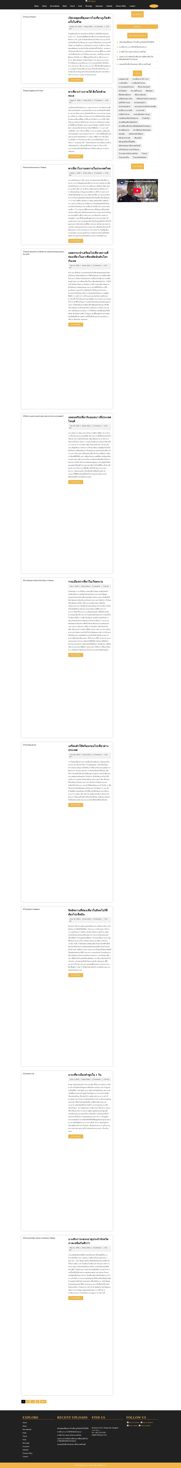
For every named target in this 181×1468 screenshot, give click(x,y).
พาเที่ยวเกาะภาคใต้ (125, 110)
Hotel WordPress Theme (84, 1465)
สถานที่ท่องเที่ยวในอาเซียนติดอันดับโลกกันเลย (134, 126)
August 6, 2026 (75, 100)
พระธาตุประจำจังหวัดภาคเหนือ (145, 106)
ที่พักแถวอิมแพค (140, 95)
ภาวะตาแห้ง (140, 110)
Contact (132, 6)
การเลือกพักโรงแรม (138, 83)
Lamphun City (123, 79)
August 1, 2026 (75, 173)
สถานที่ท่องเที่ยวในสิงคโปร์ (128, 122)
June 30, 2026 (75, 754)
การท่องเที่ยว (123, 83)
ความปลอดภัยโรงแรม (126, 87)
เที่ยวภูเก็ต (137, 138)
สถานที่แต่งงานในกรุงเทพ (141, 130)
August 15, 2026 (75, 26)
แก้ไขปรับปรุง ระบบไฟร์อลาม (129, 149)
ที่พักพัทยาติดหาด (125, 95)
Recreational (54, 6)
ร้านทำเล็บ (145, 118)
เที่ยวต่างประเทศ (124, 138)
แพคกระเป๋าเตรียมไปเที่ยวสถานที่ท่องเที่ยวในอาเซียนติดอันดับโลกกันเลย (88, 256)
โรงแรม (144, 153)
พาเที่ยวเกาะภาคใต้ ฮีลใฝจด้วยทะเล (132, 47)
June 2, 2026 (74, 1079)
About (44, 6)
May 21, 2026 (74, 1248)
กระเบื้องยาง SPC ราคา (141, 79)
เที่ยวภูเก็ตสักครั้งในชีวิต (127, 142)
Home (36, 6)
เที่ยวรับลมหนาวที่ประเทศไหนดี (129, 146)
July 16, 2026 (74, 426)
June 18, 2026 (75, 919)
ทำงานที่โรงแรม (136, 91)
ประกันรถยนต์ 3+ (125, 106)
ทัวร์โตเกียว (123, 91)
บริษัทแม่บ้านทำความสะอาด (146, 99)
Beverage (88, 6)
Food (80, 6)
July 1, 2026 (74, 586)
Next (43, 1401)
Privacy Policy (121, 6)
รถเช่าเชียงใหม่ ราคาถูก (142, 114)
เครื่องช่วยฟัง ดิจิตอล (136, 134)
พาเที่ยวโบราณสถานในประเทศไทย (89, 168)
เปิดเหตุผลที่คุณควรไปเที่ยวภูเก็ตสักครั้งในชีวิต (136, 42)
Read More (77, 80)
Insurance (99, 6)
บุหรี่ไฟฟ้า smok (124, 102)
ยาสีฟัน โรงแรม (124, 114)
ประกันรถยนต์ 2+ (140, 102)
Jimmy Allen (88, 26)
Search (137, 14)
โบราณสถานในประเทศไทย (128, 153)
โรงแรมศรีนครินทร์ (139, 157)
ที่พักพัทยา (149, 91)
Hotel (65, 6)
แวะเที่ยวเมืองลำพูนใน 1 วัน (84, 1074)
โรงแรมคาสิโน (124, 157)
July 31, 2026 (74, 265)
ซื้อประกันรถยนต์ (144, 87)
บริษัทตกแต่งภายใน (125, 99)
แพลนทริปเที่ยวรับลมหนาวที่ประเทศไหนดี (135, 64)
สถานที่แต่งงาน (124, 130)
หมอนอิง (122, 134)
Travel (72, 6)
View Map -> (96, 1430)
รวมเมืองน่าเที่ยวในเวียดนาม (85, 581)
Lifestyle (109, 6)
